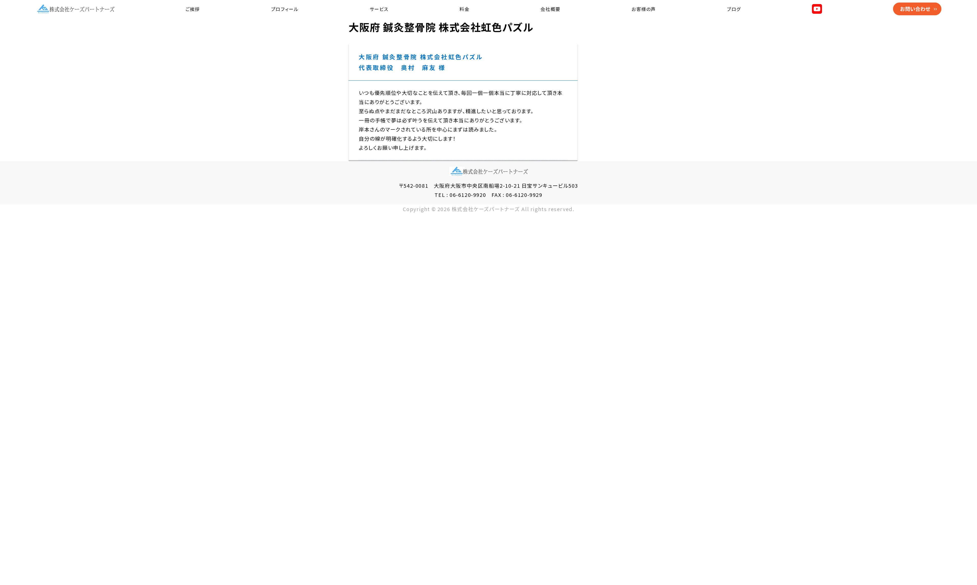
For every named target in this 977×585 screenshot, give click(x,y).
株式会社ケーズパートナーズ (486, 209)
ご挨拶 (192, 9)
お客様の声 (643, 9)
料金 (464, 9)
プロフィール (285, 9)
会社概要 (550, 9)
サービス (379, 9)
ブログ (734, 9)
